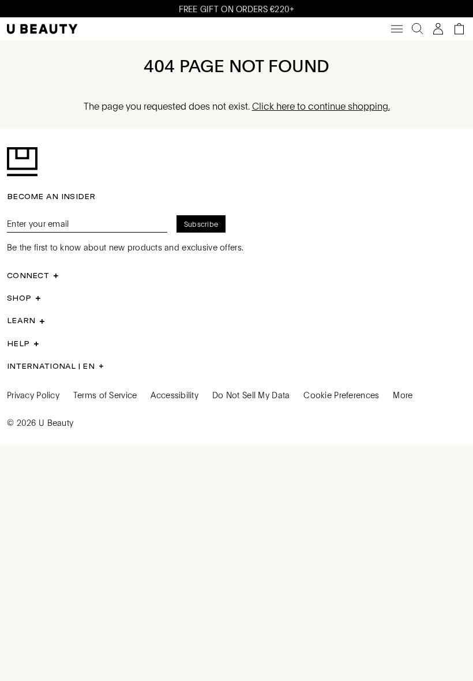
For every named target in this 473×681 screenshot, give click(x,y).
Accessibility (174, 395)
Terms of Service (105, 395)
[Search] (418, 29)
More (402, 395)
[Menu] (397, 29)
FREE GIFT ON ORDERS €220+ (237, 8)
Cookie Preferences (341, 395)
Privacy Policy (33, 395)
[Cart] (459, 29)
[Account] (438, 29)
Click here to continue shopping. (321, 106)
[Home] (42, 29)
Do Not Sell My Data (251, 395)
